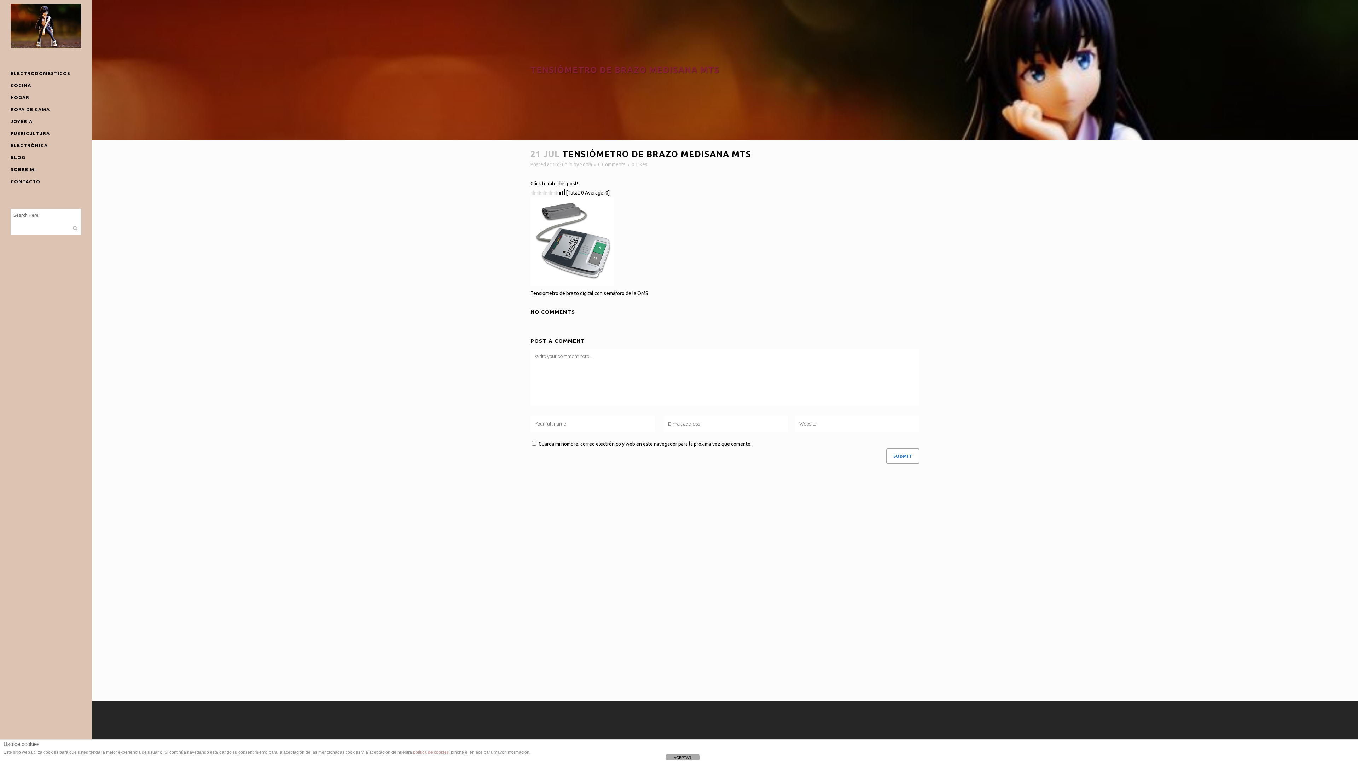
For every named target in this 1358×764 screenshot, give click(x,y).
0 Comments (612, 164)
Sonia (586, 164)
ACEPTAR (682, 758)
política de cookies (431, 752)
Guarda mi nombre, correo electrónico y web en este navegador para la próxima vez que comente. (645, 444)
